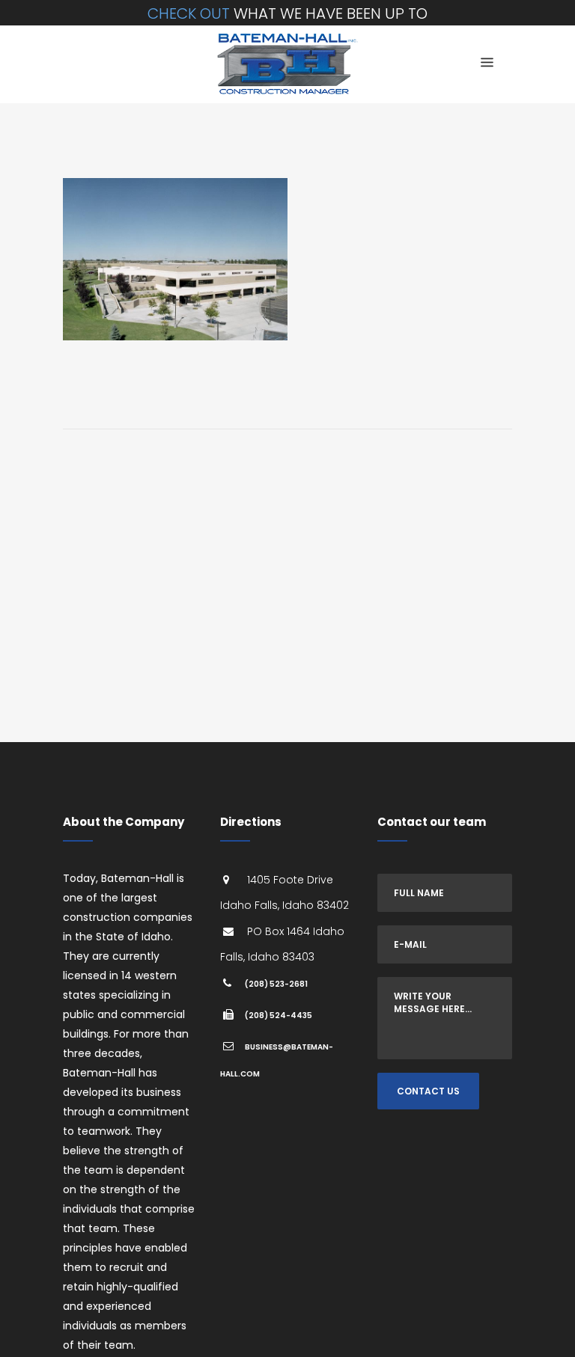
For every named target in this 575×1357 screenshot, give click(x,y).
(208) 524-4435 (278, 1015)
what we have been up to (287, 13)
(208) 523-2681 (276, 984)
